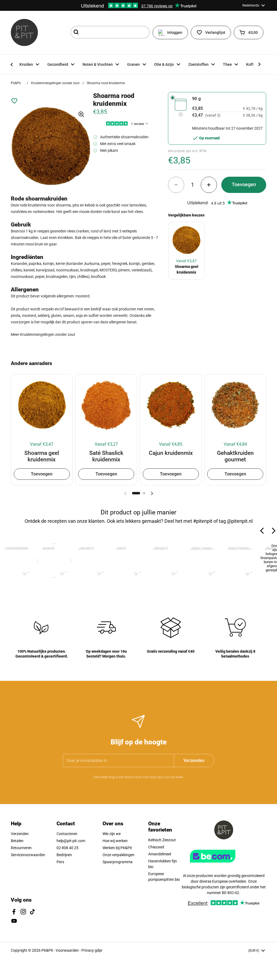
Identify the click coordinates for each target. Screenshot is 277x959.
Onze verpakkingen (118, 855)
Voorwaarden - (68, 950)
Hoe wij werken (115, 841)
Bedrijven (64, 855)
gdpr (99, 950)
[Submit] (77, 32)
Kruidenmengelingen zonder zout (55, 83)
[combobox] (110, 32)
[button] (248, 32)
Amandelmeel (159, 854)
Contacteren (67, 834)
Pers (60, 862)
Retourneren (21, 848)
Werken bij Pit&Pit (117, 848)
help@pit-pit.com (71, 841)
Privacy (88, 950)
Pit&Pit (16, 83)
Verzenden (20, 834)
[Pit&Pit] (24, 32)
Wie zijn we (112, 834)
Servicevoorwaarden (28, 855)
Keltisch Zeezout (162, 840)
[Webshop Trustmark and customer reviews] (224, 864)
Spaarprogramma (118, 862)
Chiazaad (156, 847)
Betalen (17, 841)
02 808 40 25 (67, 848)
